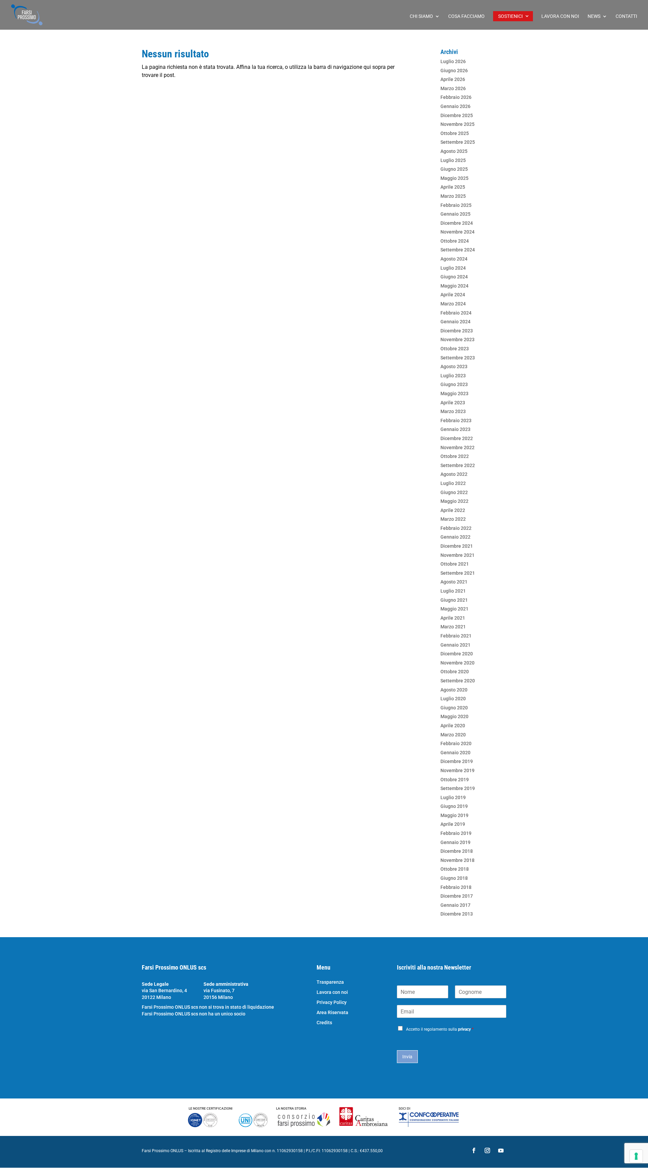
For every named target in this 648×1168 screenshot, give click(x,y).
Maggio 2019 (454, 815)
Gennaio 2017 (455, 905)
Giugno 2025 (454, 169)
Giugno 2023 (454, 384)
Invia (407, 1056)
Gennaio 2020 (455, 752)
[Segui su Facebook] (473, 1150)
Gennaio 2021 (455, 645)
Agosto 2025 (453, 151)
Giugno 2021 (454, 600)
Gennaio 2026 (455, 106)
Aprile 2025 (452, 187)
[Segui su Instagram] (487, 1150)
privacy (464, 1029)
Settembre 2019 (457, 788)
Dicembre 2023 (456, 330)
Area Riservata (332, 1012)
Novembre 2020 (457, 663)
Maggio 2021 (454, 609)
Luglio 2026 (453, 61)
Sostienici (510, 16)
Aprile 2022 (452, 510)
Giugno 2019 (454, 806)
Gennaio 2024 (455, 321)
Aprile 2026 (452, 79)
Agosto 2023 (453, 366)
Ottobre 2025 (454, 133)
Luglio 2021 (453, 591)
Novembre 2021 (457, 555)
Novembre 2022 (457, 447)
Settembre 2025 (457, 142)
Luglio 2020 (453, 698)
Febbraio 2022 (455, 528)
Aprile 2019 (452, 824)
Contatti (626, 16)
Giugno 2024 (454, 276)
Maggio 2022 (454, 501)
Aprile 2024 (452, 294)
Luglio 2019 (453, 797)
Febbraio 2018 (455, 887)
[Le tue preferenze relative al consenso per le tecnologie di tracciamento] (636, 1156)
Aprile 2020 (452, 725)
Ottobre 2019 (454, 779)
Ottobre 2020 (454, 671)
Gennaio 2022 (455, 537)
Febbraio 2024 (455, 313)
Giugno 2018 (454, 878)
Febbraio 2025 (455, 205)
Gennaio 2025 (455, 214)
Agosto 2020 (453, 689)
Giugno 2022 (454, 492)
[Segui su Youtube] (500, 1150)
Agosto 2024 (453, 259)
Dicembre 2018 (456, 851)
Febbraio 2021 (455, 636)
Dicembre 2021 (456, 546)
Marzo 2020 (453, 734)
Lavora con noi (560, 16)
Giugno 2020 (454, 707)
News (594, 16)
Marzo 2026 (453, 88)
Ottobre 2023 (454, 348)
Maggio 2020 (454, 716)
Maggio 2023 (454, 393)
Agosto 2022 (453, 474)
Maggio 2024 (454, 286)
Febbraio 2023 (455, 420)
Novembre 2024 (457, 232)
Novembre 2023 (457, 339)
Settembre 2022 (457, 465)
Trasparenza (330, 982)
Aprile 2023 (452, 402)
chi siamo (421, 16)
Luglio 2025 (453, 160)
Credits (324, 1022)
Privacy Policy (332, 1002)
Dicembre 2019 (456, 761)
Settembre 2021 (457, 573)
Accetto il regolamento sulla (440, 1029)
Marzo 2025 (453, 196)
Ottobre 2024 (454, 241)
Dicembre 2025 (456, 115)
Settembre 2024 (457, 249)
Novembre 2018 (457, 860)
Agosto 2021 (453, 582)
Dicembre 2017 (456, 896)
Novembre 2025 (457, 124)
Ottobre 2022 (454, 456)
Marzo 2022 (453, 519)
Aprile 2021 (452, 618)
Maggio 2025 (454, 178)
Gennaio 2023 (455, 429)
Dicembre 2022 (456, 438)
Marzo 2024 (453, 303)
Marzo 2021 (453, 626)
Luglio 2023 (453, 375)
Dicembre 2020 (456, 653)
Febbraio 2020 (455, 743)
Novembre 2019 (457, 770)
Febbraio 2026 (455, 97)
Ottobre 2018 (454, 869)
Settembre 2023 (457, 357)
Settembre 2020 (457, 680)
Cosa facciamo (466, 16)
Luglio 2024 (453, 268)
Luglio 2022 (453, 483)
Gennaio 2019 (455, 842)
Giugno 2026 (454, 70)
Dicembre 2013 (456, 914)
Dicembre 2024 (456, 223)
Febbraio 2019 (455, 833)
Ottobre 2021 (454, 564)
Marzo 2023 (453, 411)
